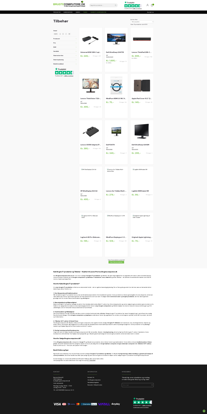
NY (69, 34)
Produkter (56, 12)
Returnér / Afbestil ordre (95, 385)
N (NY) (55, 34)
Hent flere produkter (116, 262)
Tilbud (85, 12)
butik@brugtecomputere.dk (61, 381)
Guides (78, 12)
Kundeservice (68, 12)
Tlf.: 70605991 (91, 360)
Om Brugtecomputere (94, 380)
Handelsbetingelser (93, 382)
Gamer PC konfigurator (98, 12)
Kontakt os (150, 12)
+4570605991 (60, 390)
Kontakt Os (91, 377)
